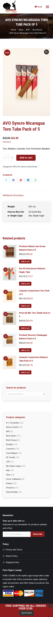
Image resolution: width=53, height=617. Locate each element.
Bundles (9, 444)
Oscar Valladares (13, 479)
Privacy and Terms (14, 549)
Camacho (10, 449)
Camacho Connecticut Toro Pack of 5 (34, 292)
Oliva (8, 475)
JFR (8, 462)
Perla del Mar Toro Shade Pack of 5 (34, 315)
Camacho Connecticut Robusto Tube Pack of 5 (33, 359)
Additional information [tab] (13, 195)
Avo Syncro (22, 167)
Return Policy (12, 556)
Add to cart (26, 157)
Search (44, 394)
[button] (46, 52)
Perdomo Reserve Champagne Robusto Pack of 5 (33, 337)
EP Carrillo (10, 457)
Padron (9, 483)
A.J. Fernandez (12, 423)
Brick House (11, 440)
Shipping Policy (12, 562)
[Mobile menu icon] (47, 7)
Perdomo (10, 487)
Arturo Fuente (12, 427)
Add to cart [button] (25, 262)
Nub (8, 470)
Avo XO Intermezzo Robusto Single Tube (32, 270)
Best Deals (32, 167)
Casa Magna (11, 453)
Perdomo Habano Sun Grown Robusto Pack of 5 (32, 248)
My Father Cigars (13, 466)
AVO (15, 167)
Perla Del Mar (12, 492)
